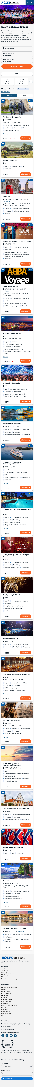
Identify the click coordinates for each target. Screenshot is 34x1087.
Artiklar (3, 1007)
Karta (24, 95)
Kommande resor (6, 1013)
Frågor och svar (6, 1001)
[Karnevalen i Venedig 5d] (17, 710)
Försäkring (4, 975)
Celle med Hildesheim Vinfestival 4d (16, 808)
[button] (17, 49)
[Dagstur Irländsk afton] (17, 150)
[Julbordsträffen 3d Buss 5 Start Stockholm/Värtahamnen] (17, 452)
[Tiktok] (15, 1035)
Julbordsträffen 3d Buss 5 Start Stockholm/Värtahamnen (14, 463)
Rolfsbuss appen (6, 999)
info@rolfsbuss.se (8, 1029)
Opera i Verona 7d (9, 881)
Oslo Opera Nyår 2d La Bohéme (14, 595)
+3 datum (6, 291)
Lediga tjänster (5, 1011)
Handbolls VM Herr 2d (10, 638)
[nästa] (31, 81)
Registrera (8, 1079)
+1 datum (20, 768)
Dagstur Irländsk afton (10, 160)
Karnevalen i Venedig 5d (11, 720)
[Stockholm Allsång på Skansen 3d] (17, 918)
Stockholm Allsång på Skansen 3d (15, 928)
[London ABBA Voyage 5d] (17, 276)
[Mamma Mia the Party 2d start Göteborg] (17, 231)
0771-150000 (7, 1026)
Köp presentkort (6, 993)
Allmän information (7, 971)
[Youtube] (11, 1035)
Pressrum (4, 997)
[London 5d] (17, 186)
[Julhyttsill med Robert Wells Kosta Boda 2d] (17, 500)
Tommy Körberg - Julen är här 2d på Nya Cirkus (17, 555)
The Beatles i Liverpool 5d (12, 117)
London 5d (6, 196)
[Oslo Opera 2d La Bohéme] (17, 413)
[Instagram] (7, 1035)
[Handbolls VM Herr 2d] (17, 628)
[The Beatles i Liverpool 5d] (17, 107)
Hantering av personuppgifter (10, 979)
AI (2, 1015)
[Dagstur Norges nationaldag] (17, 837)
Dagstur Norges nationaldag (13, 847)
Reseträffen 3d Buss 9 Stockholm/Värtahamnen (12, 764)
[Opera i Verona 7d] (17, 871)
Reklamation (5, 995)
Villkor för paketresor (8, 973)
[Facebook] (2, 1035)
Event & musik (22, 89)
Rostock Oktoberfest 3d (11, 383)
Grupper (3, 989)
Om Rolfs (4, 969)
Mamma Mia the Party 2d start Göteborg (17, 241)
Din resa (3, 977)
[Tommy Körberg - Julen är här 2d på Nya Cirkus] (17, 545)
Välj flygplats (5, 1063)
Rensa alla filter (5, 91)
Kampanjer (4, 1009)
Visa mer (5, 134)
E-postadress (5, 1070)
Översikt (9, 95)
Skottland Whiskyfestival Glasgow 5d (16, 674)
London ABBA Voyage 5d (11, 286)
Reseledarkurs (5, 1003)
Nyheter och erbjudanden (9, 987)
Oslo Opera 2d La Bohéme (12, 423)
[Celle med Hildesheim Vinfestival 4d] (17, 798)
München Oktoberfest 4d (12, 333)
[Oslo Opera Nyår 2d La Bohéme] (17, 585)
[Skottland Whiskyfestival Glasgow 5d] (17, 664)
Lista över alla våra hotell (9, 1005)
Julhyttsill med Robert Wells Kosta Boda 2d (17, 510)
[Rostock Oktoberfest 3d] (17, 373)
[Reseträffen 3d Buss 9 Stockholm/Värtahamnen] (17, 753)
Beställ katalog (5, 991)
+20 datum (6, 201)
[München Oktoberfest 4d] (17, 323)
